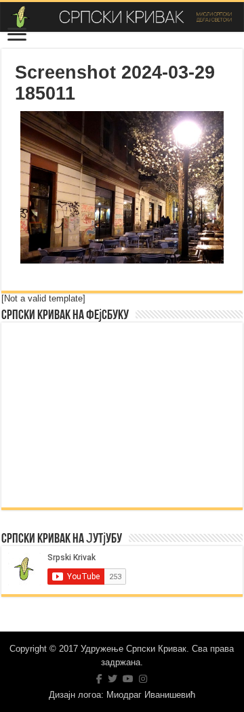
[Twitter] (112, 679)
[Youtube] (128, 679)
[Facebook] (99, 679)
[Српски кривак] (122, 17)
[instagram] (143, 679)
